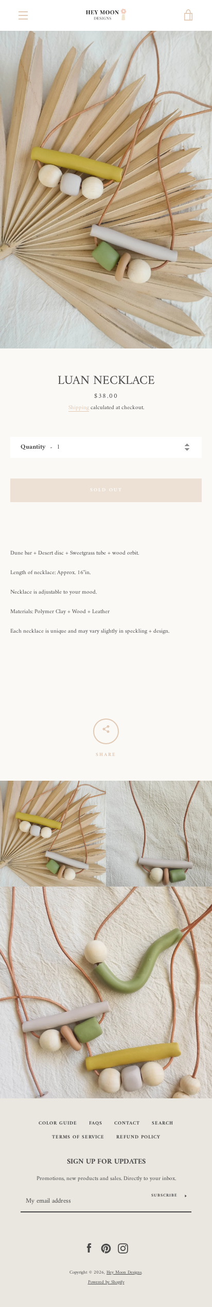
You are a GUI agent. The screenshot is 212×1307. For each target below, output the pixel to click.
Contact (127, 1123)
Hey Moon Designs (124, 1272)
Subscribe (164, 1195)
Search (162, 1123)
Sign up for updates (106, 1162)
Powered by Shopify (106, 1282)
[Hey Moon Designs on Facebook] (89, 1248)
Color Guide (58, 1123)
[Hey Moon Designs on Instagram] (123, 1248)
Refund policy (138, 1137)
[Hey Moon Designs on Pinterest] (106, 1248)
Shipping (78, 407)
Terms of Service (78, 1137)
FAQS (95, 1123)
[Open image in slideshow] (106, 189)
